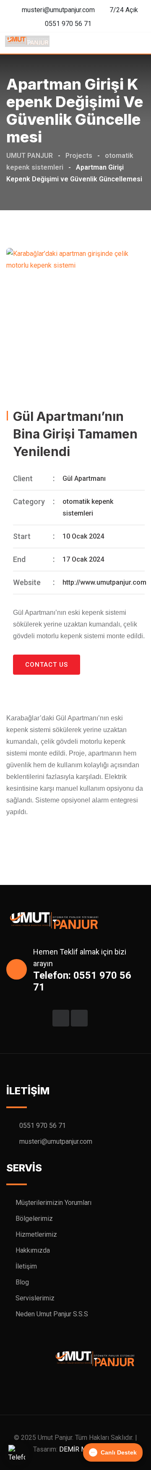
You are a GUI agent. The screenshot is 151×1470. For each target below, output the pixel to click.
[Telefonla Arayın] (16, 1453)
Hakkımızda (33, 1250)
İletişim (26, 1266)
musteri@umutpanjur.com (58, 10)
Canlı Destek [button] (119, 1452)
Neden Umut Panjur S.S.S (52, 1314)
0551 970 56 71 (68, 24)
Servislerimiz (35, 1298)
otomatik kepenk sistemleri (87, 507)
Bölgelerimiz (34, 1218)
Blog (22, 1282)
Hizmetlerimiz (36, 1234)
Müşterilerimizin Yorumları (53, 1203)
